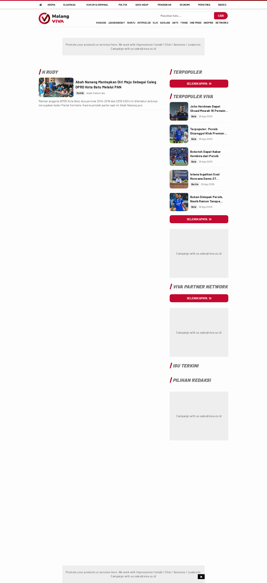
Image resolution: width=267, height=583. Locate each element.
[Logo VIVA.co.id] (56, 18)
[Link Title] (56, 87)
